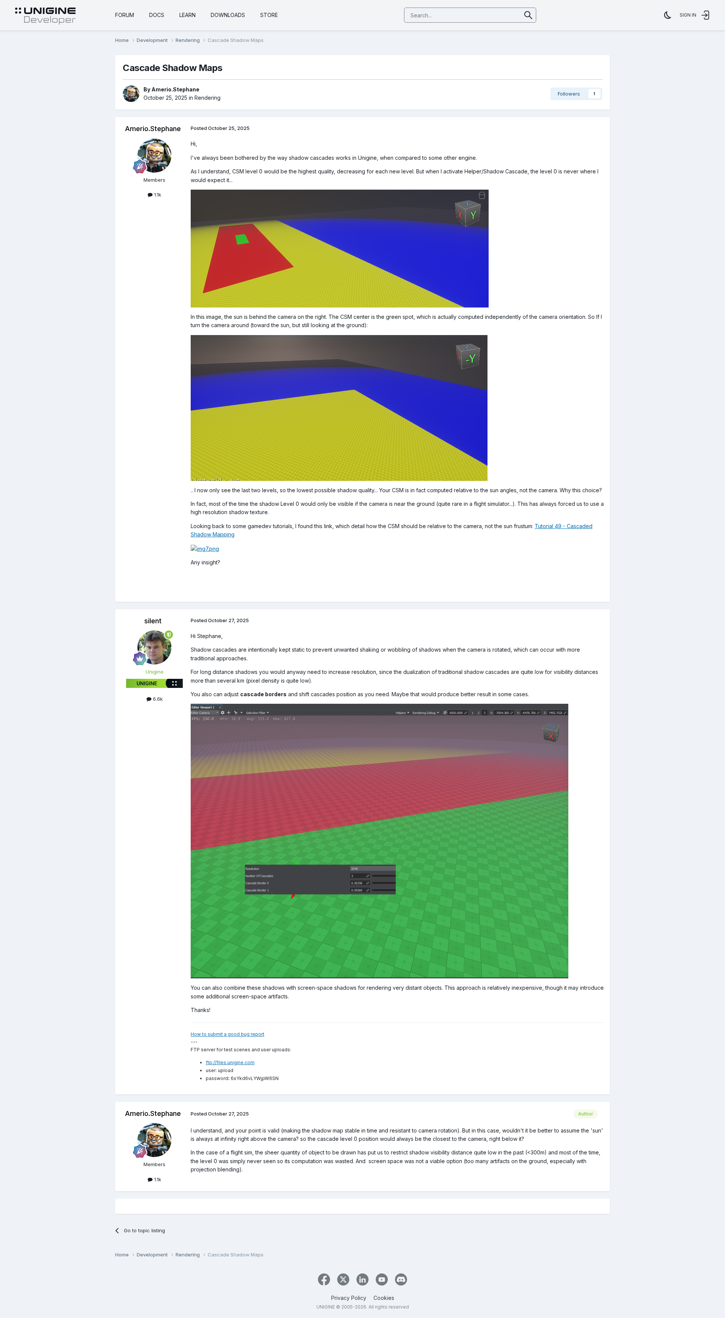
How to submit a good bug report (227, 1034)
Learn (187, 15)
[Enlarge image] (340, 248)
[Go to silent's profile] (154, 647)
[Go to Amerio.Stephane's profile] (131, 93)
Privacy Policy (348, 1298)
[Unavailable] (379, 840)
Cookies (383, 1298)
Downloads (228, 15)
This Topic (499, 15)
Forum (124, 15)
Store (269, 15)
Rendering (207, 97)
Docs (156, 15)
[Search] (528, 15)
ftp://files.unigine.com (230, 1062)
